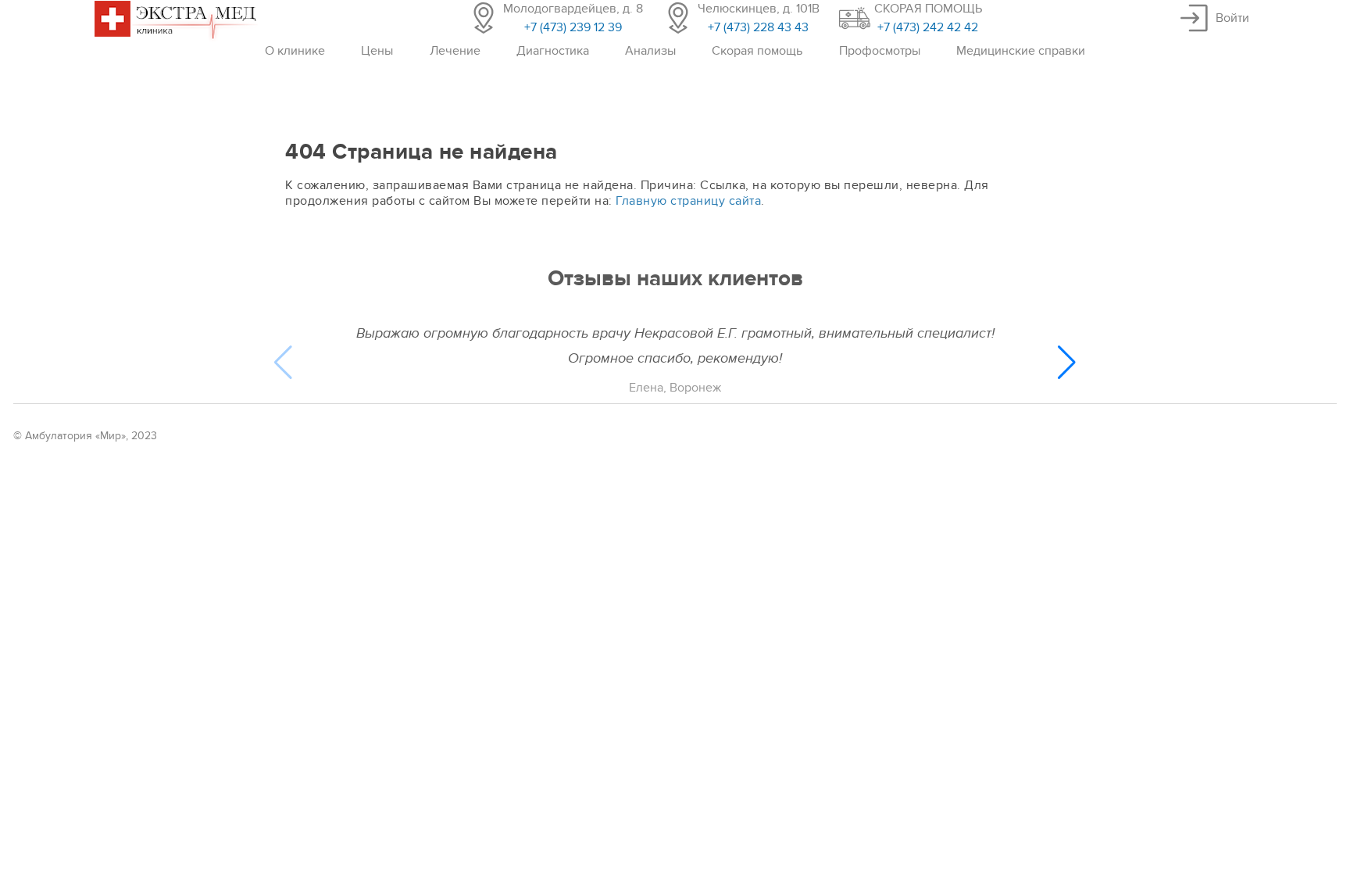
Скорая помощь (757, 51)
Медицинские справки (1020, 51)
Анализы (650, 51)
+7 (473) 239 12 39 (573, 27)
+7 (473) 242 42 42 (927, 27)
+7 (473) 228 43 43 (758, 27)
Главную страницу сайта (688, 201)
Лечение (455, 51)
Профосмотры (879, 51)
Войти (1232, 18)
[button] (1066, 362)
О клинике (295, 51)
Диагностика (552, 51)
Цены (377, 51)
